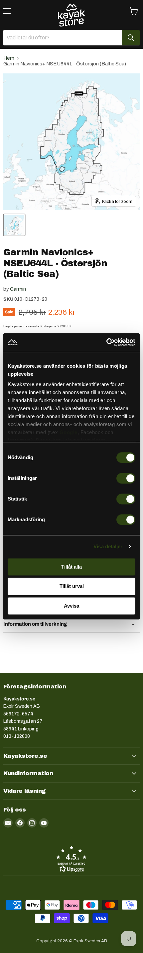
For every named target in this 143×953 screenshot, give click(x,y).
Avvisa (71, 606)
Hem (8, 58)
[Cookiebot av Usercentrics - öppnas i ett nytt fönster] (106, 342)
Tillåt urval (72, 586)
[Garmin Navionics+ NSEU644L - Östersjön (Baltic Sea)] (14, 225)
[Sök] (131, 37)
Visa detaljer (107, 546)
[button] (71, 859)
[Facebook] (20, 823)
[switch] (125, 478)
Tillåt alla (71, 567)
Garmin (18, 289)
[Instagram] (32, 823)
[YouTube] (44, 823)
